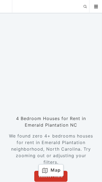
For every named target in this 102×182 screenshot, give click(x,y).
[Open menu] (96, 6)
